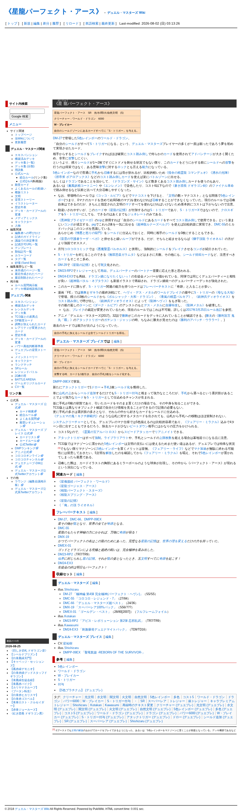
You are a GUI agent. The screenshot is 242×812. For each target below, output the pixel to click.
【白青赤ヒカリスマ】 (24, 694)
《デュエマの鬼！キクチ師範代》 (76, 416)
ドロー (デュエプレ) (186, 717)
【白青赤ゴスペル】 (23, 698)
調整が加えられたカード (30, 324)
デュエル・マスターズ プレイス (80, 341)
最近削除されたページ (29, 277)
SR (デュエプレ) (75, 721)
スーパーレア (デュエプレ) (108, 721)
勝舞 (83, 292)
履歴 (55, 23)
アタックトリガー (88, 320)
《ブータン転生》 (21, 691)
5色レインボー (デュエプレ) (193, 709)
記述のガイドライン (27, 236)
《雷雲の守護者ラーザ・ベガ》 (79, 239)
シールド (71, 144)
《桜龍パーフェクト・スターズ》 (81, 490)
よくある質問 (28, 418)
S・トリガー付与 (119, 701)
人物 (18, 225)
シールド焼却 (192, 254)
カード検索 (27, 411)
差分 (46, 23)
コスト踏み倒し (137, 154)
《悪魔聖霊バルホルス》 (112, 249)
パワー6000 (71, 701)
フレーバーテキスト (157, 286)
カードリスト (28, 437)
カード (168, 154)
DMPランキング (25, 448)
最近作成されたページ (29, 273)
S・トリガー (98, 144)
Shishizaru (71, 589)
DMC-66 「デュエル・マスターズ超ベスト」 (93, 603)
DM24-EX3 (65, 276)
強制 (98, 438)
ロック (122, 167)
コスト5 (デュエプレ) (78, 713)
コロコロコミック (76, 249)
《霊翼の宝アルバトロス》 (99, 432)
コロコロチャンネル (27, 459)
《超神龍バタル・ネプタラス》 (88, 281)
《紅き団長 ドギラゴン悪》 (27, 713)
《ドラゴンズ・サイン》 (128, 181)
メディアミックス (26, 218)
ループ (127, 239)
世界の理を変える (174, 541)
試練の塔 (20, 375)
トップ (12, 23)
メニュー (15, 124)
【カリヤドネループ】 (24, 687)
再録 (103, 270)
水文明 (101, 697)
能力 (145, 167)
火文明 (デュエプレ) (123, 709)
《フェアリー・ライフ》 (168, 448)
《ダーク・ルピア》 (105, 305)
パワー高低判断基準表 (29, 346)
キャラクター (23, 221)
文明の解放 (77, 730)
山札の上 (65, 393)
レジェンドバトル (26, 371)
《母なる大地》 (225, 292)
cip (100, 220)
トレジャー (83, 270)
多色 (176, 697)
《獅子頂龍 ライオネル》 (207, 239)
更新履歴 (20, 142)
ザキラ (94, 292)
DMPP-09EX (61, 381)
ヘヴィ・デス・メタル (138, 292)
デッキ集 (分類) (25, 166)
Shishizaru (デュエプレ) (146, 721)
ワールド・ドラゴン (114, 138)
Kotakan (70, 616)
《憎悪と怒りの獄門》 (88, 233)
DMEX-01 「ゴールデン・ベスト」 (87, 611)
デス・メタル (153, 305)
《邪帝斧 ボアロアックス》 (72, 177)
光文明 (89, 697)
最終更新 (108, 23)
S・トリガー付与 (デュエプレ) (102, 717)
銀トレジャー (197, 701)
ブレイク (96, 154)
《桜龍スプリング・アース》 (78, 495)
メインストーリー (26, 356)
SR (142, 701)
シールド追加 (87, 393)
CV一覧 (20, 386)
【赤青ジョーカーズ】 (24, 709)
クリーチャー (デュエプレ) (174, 705)
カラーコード (23, 255)
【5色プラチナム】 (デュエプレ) (80, 690)
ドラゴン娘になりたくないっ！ (109, 276)
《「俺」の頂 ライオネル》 (77, 505)
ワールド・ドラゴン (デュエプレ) (120, 713)
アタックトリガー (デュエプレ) (148, 717)
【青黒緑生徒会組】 (23, 680)
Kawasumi (71, 625)
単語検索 (92, 23)
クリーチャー (72, 697)
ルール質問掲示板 (26, 285)
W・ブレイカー (68, 675)
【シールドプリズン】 (24, 654)
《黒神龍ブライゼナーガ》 (76, 220)
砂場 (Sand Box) (25, 262)
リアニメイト (164, 432)
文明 (18, 196)
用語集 (19, 169)
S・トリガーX (189, 210)
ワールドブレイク (169, 292)
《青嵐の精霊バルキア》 (175, 296)
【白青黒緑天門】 (21, 658)
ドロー (96, 387)
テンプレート (23, 247)
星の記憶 (88, 558)
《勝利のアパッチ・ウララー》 (199, 320)
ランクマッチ (23, 364)
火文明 (126, 697)
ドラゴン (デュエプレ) (161, 713)
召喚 (107, 172)
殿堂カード (22, 184)
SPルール (21, 368)
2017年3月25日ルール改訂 (204, 309)
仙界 (61, 558)
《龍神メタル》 (194, 305)
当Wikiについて (25, 138)
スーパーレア (157, 701)
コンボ (68, 224)
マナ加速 (200, 448)
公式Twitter (27, 444)
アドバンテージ (202, 154)
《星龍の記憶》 (118, 210)
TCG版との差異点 (26, 316)
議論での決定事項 (26, 240)
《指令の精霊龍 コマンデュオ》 (187, 172)
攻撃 (71, 158)
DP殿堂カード (24, 320)
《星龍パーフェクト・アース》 (54, 11)
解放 (109, 453)
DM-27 (57, 138)
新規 (27, 23)
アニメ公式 (22, 452)
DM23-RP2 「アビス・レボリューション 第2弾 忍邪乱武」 (103, 620)
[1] (59, 448)
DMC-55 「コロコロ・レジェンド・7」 (90, 598)
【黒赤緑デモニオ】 (23, 668)
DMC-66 (75, 519)
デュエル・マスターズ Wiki (126, 12)
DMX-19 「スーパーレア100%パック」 (90, 607)
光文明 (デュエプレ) (210, 705)
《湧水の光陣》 (220, 172)
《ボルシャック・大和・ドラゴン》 (130, 296)
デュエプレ (18, 295)
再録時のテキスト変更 (137, 705)
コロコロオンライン (27, 455)
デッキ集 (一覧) (25, 162)
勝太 (209, 315)
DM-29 (62, 265)
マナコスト (139, 195)
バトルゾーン (158, 177)
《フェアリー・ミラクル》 (202, 422)
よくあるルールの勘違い (30, 188)
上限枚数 (165, 438)
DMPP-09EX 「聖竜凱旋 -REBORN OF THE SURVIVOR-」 (104, 652)
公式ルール (22, 173)
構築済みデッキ (25, 158)
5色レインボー (87, 138)
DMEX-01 (64, 545)
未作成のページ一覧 (27, 270)
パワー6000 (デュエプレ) (197, 713)
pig (94, 224)
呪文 (104, 265)
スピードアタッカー (138, 432)
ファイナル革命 (223, 185)
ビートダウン (139, 426)
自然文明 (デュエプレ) (155, 709)
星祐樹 (67, 643)
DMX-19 (63, 537)
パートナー (145, 270)
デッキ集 (20, 312)
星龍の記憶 (148, 541)
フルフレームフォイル (151, 611)
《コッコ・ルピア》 (108, 195)
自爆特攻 (171, 305)
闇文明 (114, 697)
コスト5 (188, 697)
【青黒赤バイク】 (21, 683)
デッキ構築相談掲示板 (29, 288)
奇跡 (110, 523)
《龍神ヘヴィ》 (158, 301)
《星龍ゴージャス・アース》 (78, 486)
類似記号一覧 (23, 251)
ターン (84, 305)
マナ (128, 204)
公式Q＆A (26, 181)
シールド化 (122, 387)
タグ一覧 (20, 258)
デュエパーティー (122, 270)
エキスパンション (26, 154)
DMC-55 (219, 224)
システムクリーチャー (68, 422)
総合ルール (27, 177)
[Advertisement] (121, 63)
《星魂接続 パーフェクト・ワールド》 (84, 481)
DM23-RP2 (65, 270)
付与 (135, 393)
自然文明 (140, 697)
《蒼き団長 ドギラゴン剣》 (190, 185)
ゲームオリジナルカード (30, 383)
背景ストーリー (25, 199)
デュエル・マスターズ (147, 144)
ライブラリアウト (116, 438)
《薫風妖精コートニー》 (82, 185)
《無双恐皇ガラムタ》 (121, 254)
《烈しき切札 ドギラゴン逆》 (29, 650)
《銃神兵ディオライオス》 (213, 296)
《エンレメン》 (113, 185)
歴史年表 (20, 207)
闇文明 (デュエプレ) (92, 709)
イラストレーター (26, 203)
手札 (94, 172)
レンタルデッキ (25, 309)
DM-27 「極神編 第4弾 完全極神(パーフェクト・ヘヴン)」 (103, 594)
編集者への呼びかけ (27, 232)
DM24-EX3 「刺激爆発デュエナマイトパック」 (95, 629)
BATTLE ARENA (25, 379)
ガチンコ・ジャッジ (118, 320)
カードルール (28, 440)
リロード (72, 23)
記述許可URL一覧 (26, 244)
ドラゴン (71, 181)
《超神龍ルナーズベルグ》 (152, 224)
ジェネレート (137, 214)
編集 (36, 23)
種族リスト (22, 192)
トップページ (23, 134)
